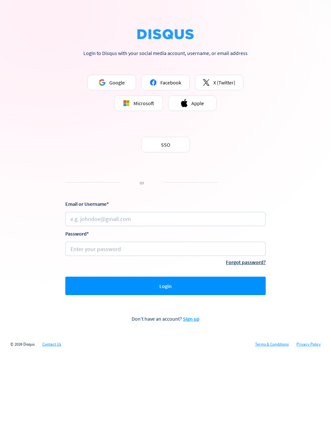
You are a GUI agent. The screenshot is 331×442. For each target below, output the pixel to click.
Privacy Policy (308, 344)
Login (165, 286)
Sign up (191, 318)
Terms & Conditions (272, 344)
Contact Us (51, 344)
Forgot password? (246, 262)
